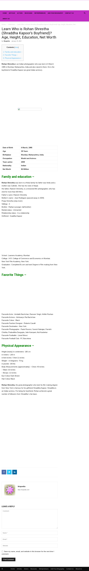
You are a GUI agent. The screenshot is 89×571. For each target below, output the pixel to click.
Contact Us (69, 13)
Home (5, 13)
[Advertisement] (30, 91)
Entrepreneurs (40, 13)
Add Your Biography (55, 13)
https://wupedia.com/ (23, 489)
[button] (84, 13)
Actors (20, 13)
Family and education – (12, 52)
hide (16, 47)
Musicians (28, 13)
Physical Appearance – (12, 58)
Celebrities (11, 24)
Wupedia (7, 41)
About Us (6, 18)
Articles (12, 13)
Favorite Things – (10, 55)
